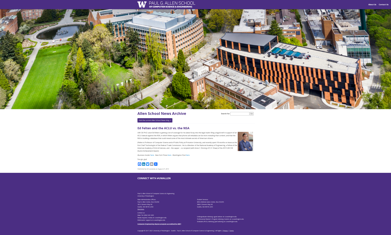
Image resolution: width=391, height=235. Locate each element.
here (152, 155)
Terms (231, 231)
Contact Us (383, 4)
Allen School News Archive (161, 113)
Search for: (225, 114)
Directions (140, 209)
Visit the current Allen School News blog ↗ (155, 120)
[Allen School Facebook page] (137, 188)
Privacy (225, 231)
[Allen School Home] (166, 6)
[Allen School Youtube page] (138, 188)
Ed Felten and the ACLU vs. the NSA (163, 128)
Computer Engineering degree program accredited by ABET (159, 224)
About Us (372, 4)
